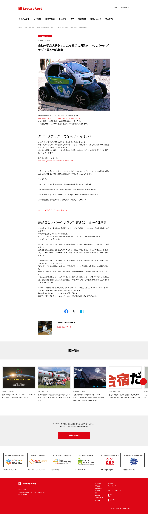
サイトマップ (125, 7)
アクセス (116, 7)
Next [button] (143, 381)
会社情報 (62, 18)
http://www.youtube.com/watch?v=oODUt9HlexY (55, 161)
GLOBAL (109, 18)
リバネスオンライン (45, 36)
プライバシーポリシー (114, 490)
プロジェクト (24, 18)
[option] (19, 382)
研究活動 (37, 18)
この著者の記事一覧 (64, 327)
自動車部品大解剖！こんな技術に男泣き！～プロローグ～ (59, 118)
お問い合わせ (95, 18)
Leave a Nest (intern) (66, 322)
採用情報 (82, 18)
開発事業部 (50, 18)
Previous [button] (4, 381)
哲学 (72, 18)
